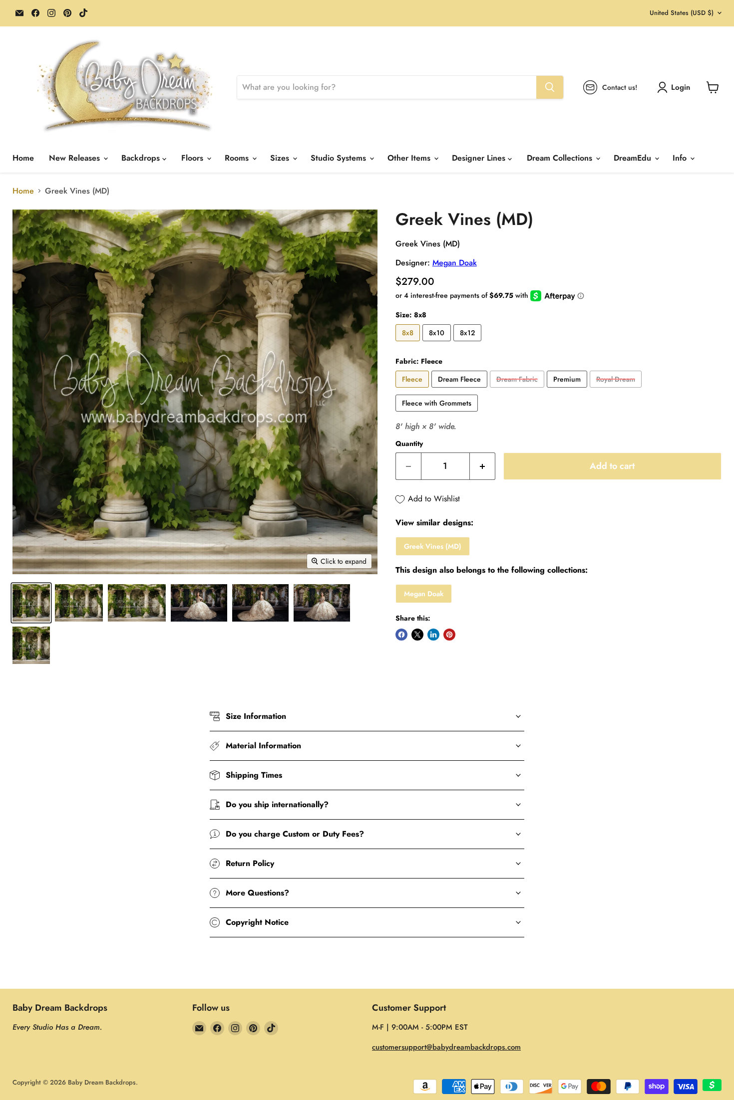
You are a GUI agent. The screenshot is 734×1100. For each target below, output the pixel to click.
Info (681, 158)
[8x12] (468, 343)
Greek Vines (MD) (432, 546)
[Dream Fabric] (518, 390)
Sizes (281, 158)
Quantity (409, 443)
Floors (193, 158)
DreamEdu (634, 158)
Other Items (410, 158)
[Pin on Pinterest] (449, 635)
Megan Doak (454, 262)
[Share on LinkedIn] (433, 635)
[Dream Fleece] (460, 390)
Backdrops (141, 158)
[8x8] (408, 343)
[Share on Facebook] (401, 635)
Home (23, 158)
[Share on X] (417, 635)
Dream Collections (561, 158)
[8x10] (437, 343)
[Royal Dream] (617, 390)
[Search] (549, 87)
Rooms (238, 158)
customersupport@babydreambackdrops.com (446, 1047)
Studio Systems (339, 158)
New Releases (75, 158)
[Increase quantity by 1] (482, 466)
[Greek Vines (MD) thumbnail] (31, 603)
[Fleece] (413, 390)
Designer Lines (480, 158)
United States (682, 12)
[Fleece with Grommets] (437, 414)
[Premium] (568, 390)
